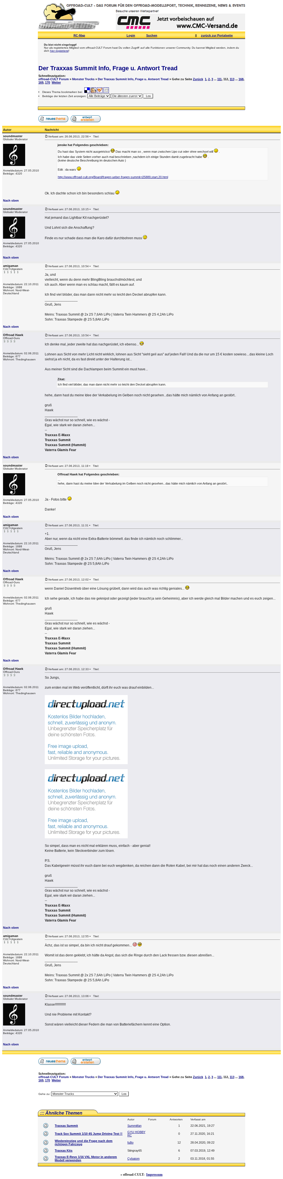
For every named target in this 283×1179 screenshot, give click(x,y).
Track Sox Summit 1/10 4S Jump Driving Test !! (88, 1133)
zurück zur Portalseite (217, 35)
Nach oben (11, 200)
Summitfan (134, 1125)
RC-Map (79, 35)
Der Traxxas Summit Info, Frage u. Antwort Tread (107, 68)
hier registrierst (59, 50)
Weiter (56, 82)
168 (241, 79)
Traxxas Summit (66, 1125)
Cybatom (133, 1158)
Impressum (154, 1175)
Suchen (151, 35)
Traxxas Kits (63, 1150)
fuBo (130, 1142)
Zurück (198, 79)
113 (232, 79)
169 (40, 82)
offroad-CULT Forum (53, 79)
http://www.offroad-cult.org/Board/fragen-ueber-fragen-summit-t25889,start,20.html (113, 177)
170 (47, 82)
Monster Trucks (83, 79)
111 (219, 79)
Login (131, 35)
